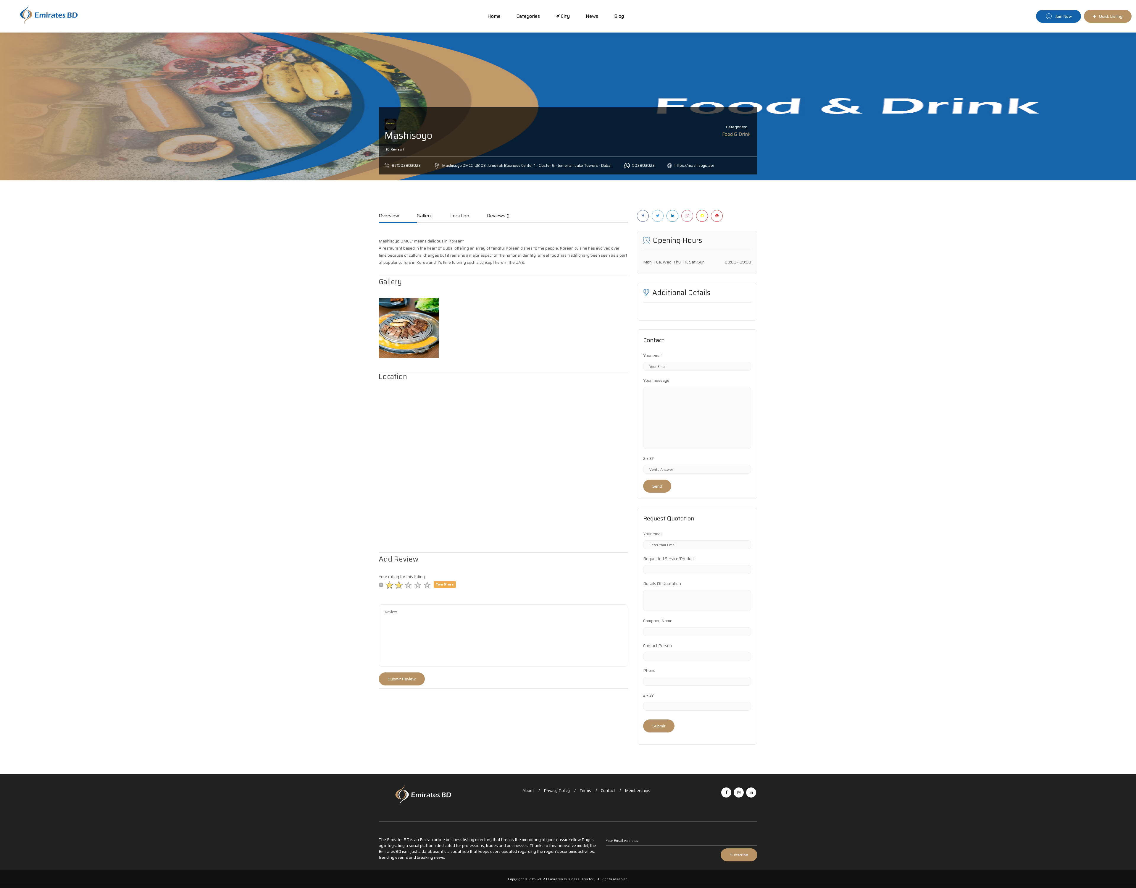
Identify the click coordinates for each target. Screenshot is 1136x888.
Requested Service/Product (669, 558)
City (565, 16)
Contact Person (657, 645)
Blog (619, 16)
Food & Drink (736, 134)
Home (494, 16)
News (592, 16)
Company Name (657, 620)
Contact (608, 790)
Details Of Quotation (662, 583)
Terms (585, 790)
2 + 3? (648, 458)
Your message (656, 380)
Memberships (637, 790)
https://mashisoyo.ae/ (694, 165)
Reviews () (498, 216)
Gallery (425, 216)
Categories (528, 16)
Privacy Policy (557, 790)
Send (657, 486)
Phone (649, 670)
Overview (389, 216)
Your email (652, 355)
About (528, 790)
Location (459, 216)
